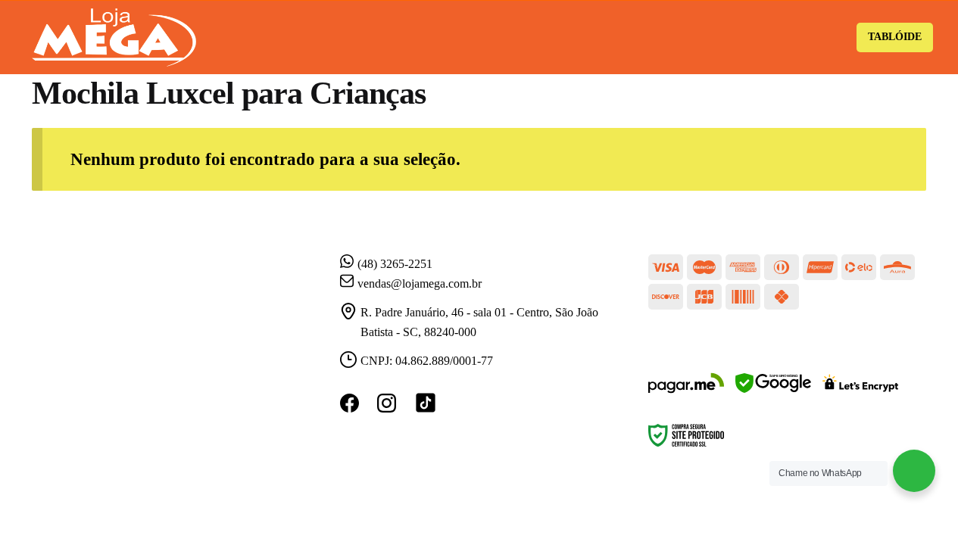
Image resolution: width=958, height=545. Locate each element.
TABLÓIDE (895, 36)
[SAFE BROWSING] (773, 392)
